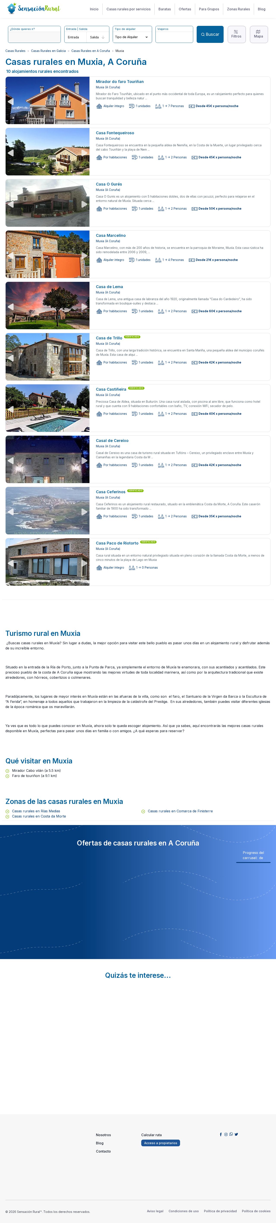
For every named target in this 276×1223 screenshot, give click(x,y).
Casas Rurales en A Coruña (90, 51)
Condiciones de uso (184, 1211)
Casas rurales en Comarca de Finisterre (180, 811)
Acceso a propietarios (160, 1143)
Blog (261, 9)
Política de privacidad (220, 1211)
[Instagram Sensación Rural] (226, 1134)
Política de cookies (256, 1211)
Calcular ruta (151, 1135)
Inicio (94, 9)
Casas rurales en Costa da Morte (38, 816)
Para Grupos (209, 9)
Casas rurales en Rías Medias (35, 811)
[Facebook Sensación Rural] (221, 1134)
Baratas (164, 9)
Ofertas (185, 9)
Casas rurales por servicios (129, 9)
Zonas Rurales (238, 9)
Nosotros (103, 1135)
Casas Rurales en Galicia (48, 51)
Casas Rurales (15, 51)
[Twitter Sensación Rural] (236, 1134)
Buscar (212, 34)
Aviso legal (155, 1211)
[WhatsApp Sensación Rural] (231, 1134)
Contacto (103, 1151)
